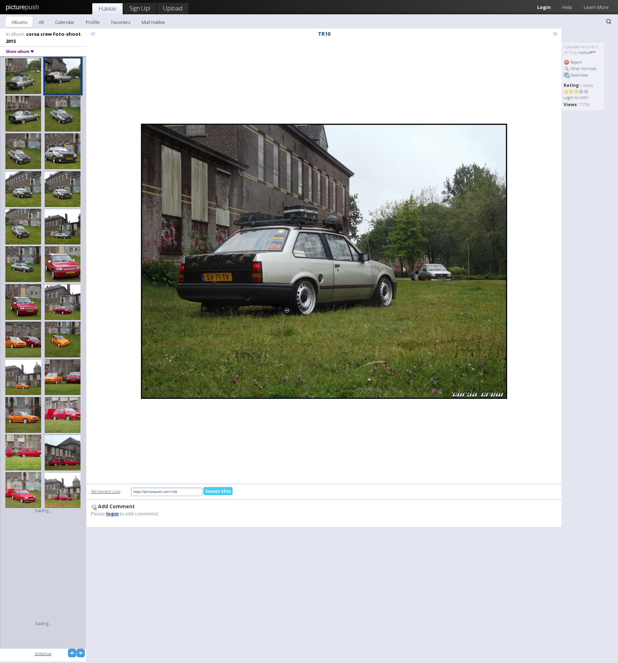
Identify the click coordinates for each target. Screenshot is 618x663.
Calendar (64, 22)
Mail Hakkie (153, 22)
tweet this (218, 491)
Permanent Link (105, 491)
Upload (172, 8)
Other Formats (583, 68)
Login (544, 7)
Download (578, 75)
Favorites (120, 22)
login (112, 513)
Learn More (596, 7)
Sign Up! (139, 8)
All (41, 22)
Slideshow (43, 653)
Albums (19, 22)
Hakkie (107, 8)
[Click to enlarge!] (324, 261)
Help (567, 7)
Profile (93, 22)
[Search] (608, 21)
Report (575, 62)
